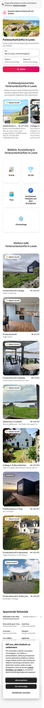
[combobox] (21, 53)
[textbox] (12, 62)
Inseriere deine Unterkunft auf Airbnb (21, 12)
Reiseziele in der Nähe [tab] (11, 617)
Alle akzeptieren (21, 680)
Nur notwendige (21, 686)
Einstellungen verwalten (21, 693)
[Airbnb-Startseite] (4, 12)
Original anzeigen (19, 5)
